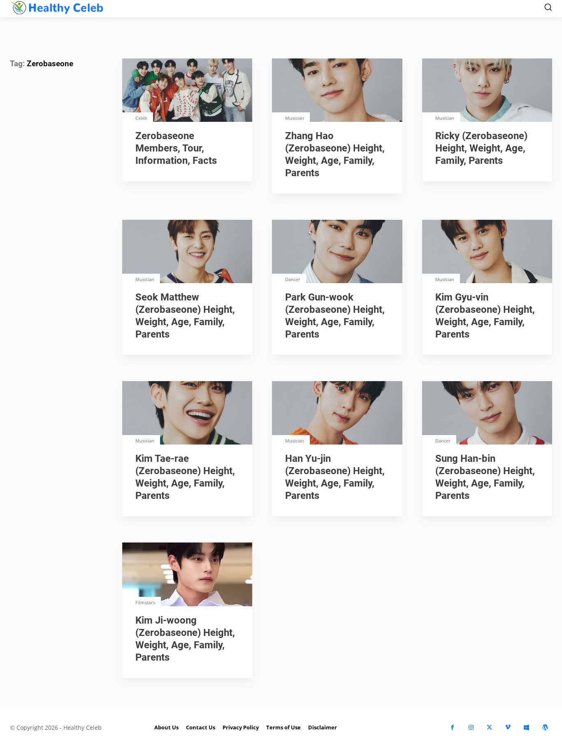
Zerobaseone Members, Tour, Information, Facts (176, 148)
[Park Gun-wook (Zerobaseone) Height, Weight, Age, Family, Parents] (337, 252)
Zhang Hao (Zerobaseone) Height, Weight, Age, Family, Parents (335, 154)
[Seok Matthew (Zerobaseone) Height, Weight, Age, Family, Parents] (187, 252)
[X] (489, 727)
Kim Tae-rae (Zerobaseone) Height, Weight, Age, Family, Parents (185, 477)
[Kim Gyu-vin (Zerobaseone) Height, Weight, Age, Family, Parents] (487, 252)
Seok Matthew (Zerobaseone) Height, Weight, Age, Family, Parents (185, 315)
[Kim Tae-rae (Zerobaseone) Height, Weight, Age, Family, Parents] (187, 413)
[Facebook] (452, 727)
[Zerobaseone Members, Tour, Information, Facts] (187, 90)
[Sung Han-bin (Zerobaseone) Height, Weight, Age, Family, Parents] (487, 413)
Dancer (292, 279)
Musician (294, 118)
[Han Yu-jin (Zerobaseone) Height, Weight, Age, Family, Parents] (337, 413)
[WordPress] (545, 727)
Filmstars (145, 602)
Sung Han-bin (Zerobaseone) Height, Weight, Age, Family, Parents (485, 477)
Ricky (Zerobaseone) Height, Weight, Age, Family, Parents (481, 148)
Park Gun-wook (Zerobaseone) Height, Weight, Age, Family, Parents (335, 315)
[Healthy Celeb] (57, 7)
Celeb (141, 118)
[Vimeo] (508, 727)
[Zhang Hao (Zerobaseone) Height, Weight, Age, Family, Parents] (337, 90)
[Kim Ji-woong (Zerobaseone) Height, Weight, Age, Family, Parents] (187, 575)
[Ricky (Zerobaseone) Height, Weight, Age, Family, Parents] (487, 90)
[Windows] (526, 727)
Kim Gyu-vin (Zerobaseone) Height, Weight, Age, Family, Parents (485, 315)
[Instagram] (471, 727)
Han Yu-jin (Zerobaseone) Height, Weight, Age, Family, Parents (335, 477)
